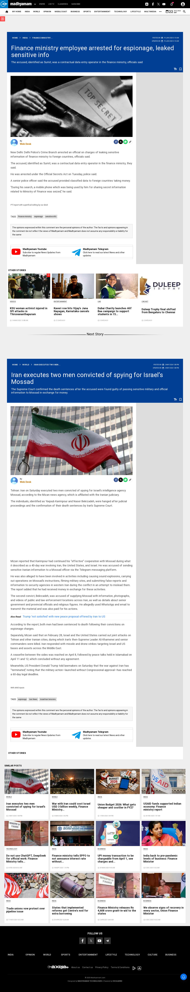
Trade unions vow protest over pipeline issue (25, 910)
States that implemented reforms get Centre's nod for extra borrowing (70, 910)
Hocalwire (117, 981)
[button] (4, 4)
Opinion (47, 11)
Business (75, 11)
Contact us (87, 967)
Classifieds (63, 4)
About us (75, 967)
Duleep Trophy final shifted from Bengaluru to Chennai (159, 311)
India (27, 11)
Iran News (33, 699)
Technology (120, 11)
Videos (13, 302)
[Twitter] (120, 141)
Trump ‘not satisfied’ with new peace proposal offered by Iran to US (58, 616)
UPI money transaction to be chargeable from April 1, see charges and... (116, 858)
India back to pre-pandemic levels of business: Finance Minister (160, 858)
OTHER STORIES (17, 270)
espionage (38, 216)
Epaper (42, 4)
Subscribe (75, 4)
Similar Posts (13, 765)
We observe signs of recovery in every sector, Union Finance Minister (163, 910)
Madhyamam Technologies (90, 981)
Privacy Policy (101, 967)
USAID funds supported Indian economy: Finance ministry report (162, 806)
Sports (87, 11)
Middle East (61, 11)
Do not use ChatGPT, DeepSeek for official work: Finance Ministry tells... (26, 858)
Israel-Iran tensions (48, 699)
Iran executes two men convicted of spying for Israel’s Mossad (87, 378)
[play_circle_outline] (29, 286)
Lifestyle (135, 11)
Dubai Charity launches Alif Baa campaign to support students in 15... (115, 311)
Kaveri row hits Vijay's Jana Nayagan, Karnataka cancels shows (71, 311)
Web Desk (25, 143)
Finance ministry (24, 216)
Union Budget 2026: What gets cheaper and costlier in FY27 (117, 806)
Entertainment (102, 11)
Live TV (51, 4)
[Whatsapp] (125, 141)
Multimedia (150, 11)
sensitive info (50, 216)
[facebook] (116, 141)
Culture (152, 954)
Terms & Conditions (120, 967)
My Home (16, 11)
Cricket (145, 302)
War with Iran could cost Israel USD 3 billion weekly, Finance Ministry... (71, 806)
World (36, 11)
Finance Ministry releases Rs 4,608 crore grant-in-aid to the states (117, 910)
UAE (99, 302)
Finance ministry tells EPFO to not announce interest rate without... (71, 858)
